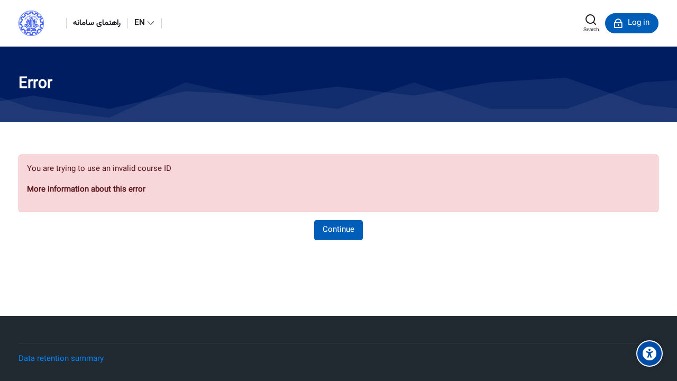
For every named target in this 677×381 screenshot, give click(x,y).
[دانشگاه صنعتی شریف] (31, 23)
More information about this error (86, 190)
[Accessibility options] (649, 353)
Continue (338, 230)
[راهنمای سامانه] (667, 190)
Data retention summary (61, 359)
